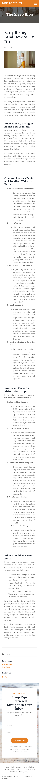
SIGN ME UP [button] (19, 740)
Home (7, 767)
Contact (19, 769)
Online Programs (16, 767)
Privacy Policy (23, 772)
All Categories (7, 664)
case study (6, 667)
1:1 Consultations (29, 767)
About (7, 769)
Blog (12, 769)
